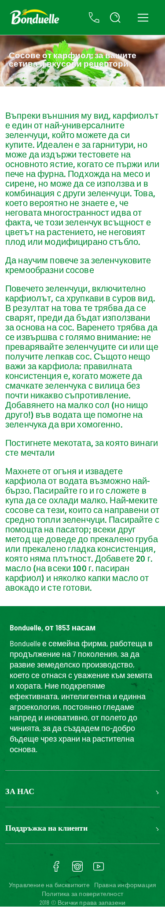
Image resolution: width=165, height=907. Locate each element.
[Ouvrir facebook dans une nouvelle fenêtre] (56, 869)
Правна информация (125, 884)
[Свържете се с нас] (94, 17)
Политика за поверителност (82, 893)
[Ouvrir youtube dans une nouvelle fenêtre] (98, 869)
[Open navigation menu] (143, 17)
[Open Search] (115, 17)
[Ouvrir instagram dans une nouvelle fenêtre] (77, 869)
